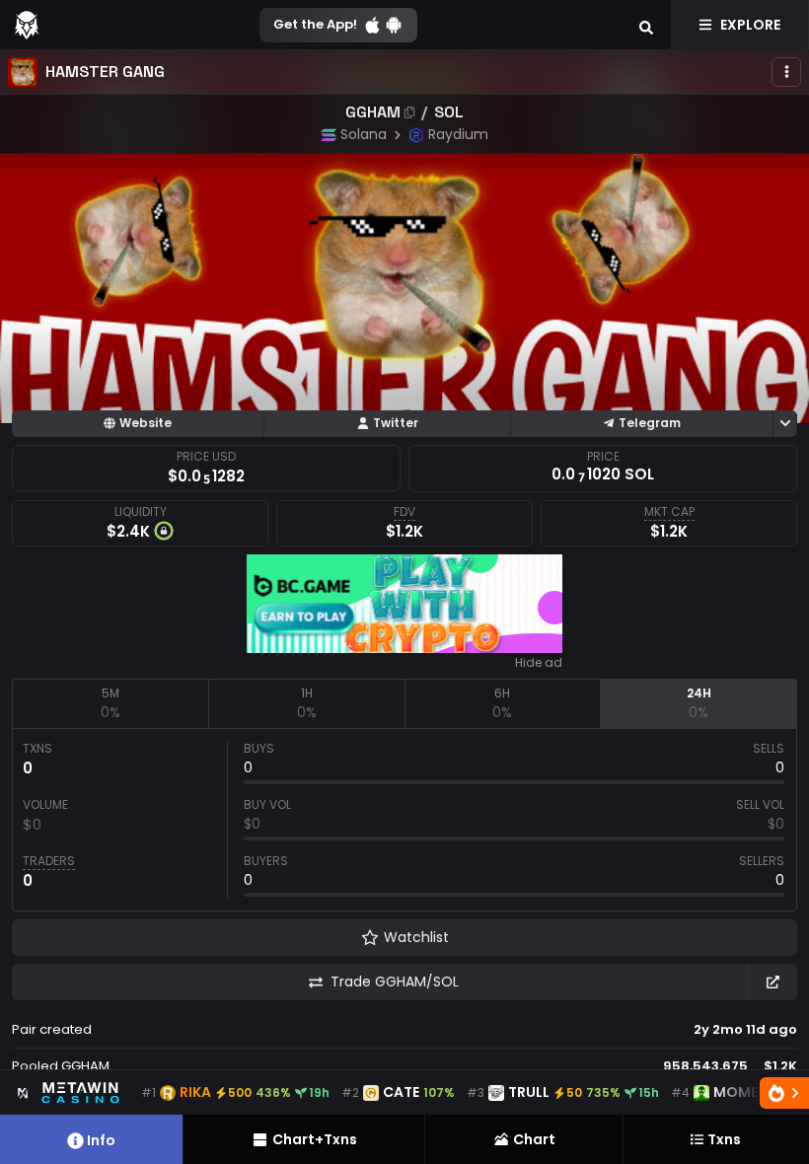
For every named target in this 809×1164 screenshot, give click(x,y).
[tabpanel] (404, 819)
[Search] (646, 24)
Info (101, 1140)
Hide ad (538, 663)
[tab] (110, 703)
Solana (363, 134)
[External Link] (772, 982)
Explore (750, 25)
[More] (786, 72)
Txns (724, 1139)
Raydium (458, 134)
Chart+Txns (314, 1139)
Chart (534, 1139)
